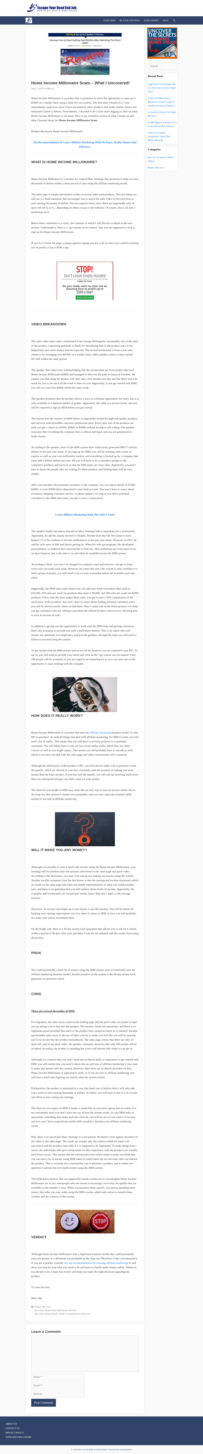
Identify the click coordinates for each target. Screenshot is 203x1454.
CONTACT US (13, 1428)
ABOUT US (11, 1424)
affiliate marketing (100, 732)
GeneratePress (126, 1449)
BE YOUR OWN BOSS (130, 20)
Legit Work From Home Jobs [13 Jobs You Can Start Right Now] (162, 88)
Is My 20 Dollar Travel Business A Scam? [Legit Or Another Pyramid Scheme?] (161, 102)
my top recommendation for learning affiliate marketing (96, 1262)
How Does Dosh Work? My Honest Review (55, 1310)
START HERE (109, 20)
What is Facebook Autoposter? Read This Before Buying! (159, 136)
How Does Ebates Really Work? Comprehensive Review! (62, 1314)
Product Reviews (42, 1306)
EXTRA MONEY (151, 20)
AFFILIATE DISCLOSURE (18, 1437)
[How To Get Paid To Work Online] (53, 8)
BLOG (166, 20)
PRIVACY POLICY (15, 1432)
